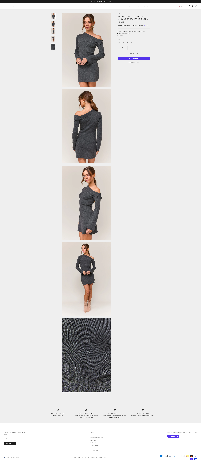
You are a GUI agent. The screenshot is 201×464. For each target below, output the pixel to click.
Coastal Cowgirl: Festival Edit (149, 6)
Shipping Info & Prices (95, 445)
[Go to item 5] (53, 46)
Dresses (38, 6)
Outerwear (70, 6)
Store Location (94, 450)
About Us (92, 435)
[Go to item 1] (53, 16)
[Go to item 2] (53, 23)
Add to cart (133, 54)
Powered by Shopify (101, 457)
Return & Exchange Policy (96, 437)
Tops (45, 6)
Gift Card (103, 6)
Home (30, 6)
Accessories (114, 6)
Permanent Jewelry (128, 6)
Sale (95, 6)
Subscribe (9, 443)
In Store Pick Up (94, 443)
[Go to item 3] (53, 31)
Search (92, 432)
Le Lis (119, 13)
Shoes (61, 6)
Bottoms (53, 6)
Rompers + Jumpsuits (84, 6)
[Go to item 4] (53, 39)
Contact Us (93, 448)
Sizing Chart (93, 440)
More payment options (133, 62)
